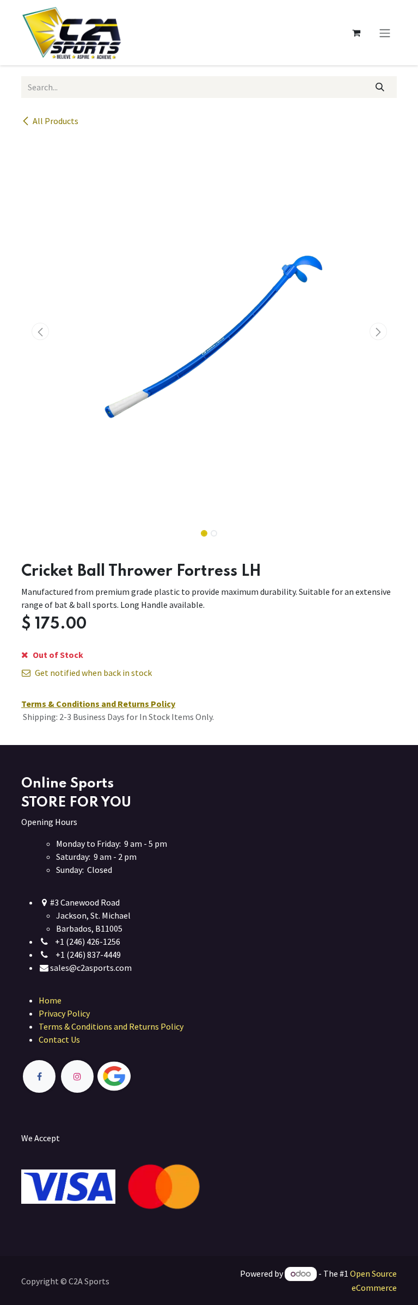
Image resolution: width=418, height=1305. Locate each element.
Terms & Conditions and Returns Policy (111, 1026)
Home (50, 1000)
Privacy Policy (64, 1013)
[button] (40, 331)
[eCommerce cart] (356, 32)
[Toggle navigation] (385, 32)
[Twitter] (139, 1076)
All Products (55, 120)
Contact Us (59, 1039)
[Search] (380, 87)
